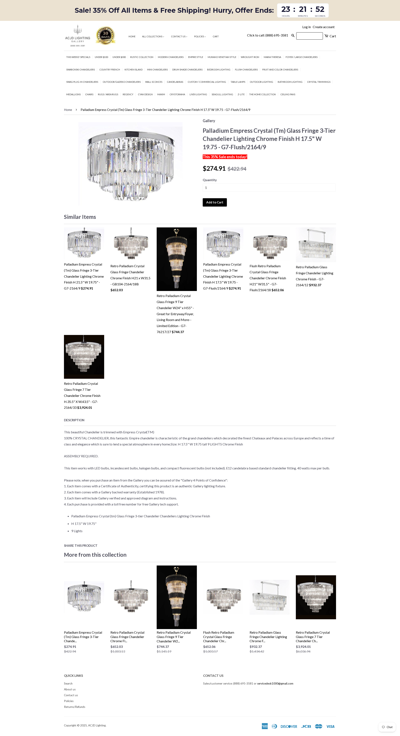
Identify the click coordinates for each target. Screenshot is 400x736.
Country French (109, 69)
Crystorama (177, 94)
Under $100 (101, 57)
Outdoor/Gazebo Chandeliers (122, 81)
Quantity (210, 180)
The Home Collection (262, 94)
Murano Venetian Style (222, 57)
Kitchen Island (133, 69)
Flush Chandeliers (246, 69)
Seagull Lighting (222, 94)
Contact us (178, 36)
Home (132, 36)
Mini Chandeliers (157, 69)
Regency (128, 94)
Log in (306, 27)
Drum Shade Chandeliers (187, 69)
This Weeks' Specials (78, 57)
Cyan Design (145, 94)
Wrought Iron (250, 57)
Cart (216, 36)
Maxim (161, 94)
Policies (199, 36)
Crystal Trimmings (318, 81)
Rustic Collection (141, 57)
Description (74, 420)
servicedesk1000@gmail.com (275, 683)
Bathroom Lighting (290, 81)
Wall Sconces (153, 81)
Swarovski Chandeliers (80, 69)
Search (68, 683)
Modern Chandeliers (171, 57)
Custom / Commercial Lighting (207, 81)
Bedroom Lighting (218, 69)
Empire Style (195, 57)
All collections (152, 36)
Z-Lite (241, 94)
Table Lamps (238, 81)
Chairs (89, 94)
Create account (324, 27)
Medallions (73, 94)
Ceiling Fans (287, 94)
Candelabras (175, 81)
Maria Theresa (272, 57)
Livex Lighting (198, 94)
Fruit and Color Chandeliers (280, 69)
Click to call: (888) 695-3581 (267, 35)
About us (70, 689)
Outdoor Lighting (261, 81)
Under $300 (119, 57)
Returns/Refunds (74, 706)
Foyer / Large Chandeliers (302, 57)
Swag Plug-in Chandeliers (82, 81)
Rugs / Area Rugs (108, 94)
